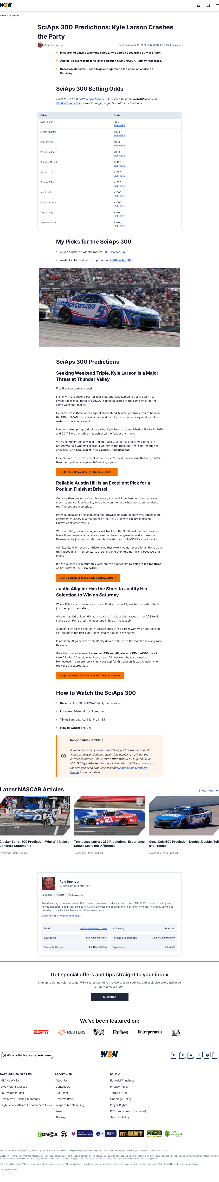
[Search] (208, 5)
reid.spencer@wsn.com (93, 928)
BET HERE (119, 125)
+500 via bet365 (121, 260)
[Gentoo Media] (106, 1133)
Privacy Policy (119, 1086)
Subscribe (109, 997)
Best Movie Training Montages (20, 1099)
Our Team (61, 1092)
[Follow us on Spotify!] (207, 1055)
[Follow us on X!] (182, 1055)
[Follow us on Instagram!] (199, 1055)
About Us (61, 1080)
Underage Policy (121, 1099)
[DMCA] (47, 1133)
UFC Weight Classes (14, 1086)
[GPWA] (154, 1133)
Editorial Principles (122, 1080)
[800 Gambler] (131, 1133)
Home (3, 15)
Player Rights (118, 1105)
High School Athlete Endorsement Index (26, 1105)
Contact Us (62, 1086)
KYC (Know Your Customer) (128, 1111)
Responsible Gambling (69, 1105)
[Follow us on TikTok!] (215, 1055)
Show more (206, 790)
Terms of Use (118, 1092)
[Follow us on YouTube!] (191, 1055)
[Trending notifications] (198, 5)
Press (58, 1111)
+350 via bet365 (114, 252)
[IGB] (81, 1133)
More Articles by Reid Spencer (60, 916)
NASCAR (14, 15)
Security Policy (120, 1117)
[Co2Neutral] (173, 1133)
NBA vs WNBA (10, 1080)
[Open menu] (217, 5)
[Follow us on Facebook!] (174, 1055)
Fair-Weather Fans (12, 1092)
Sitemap (60, 1117)
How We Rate (64, 1099)
